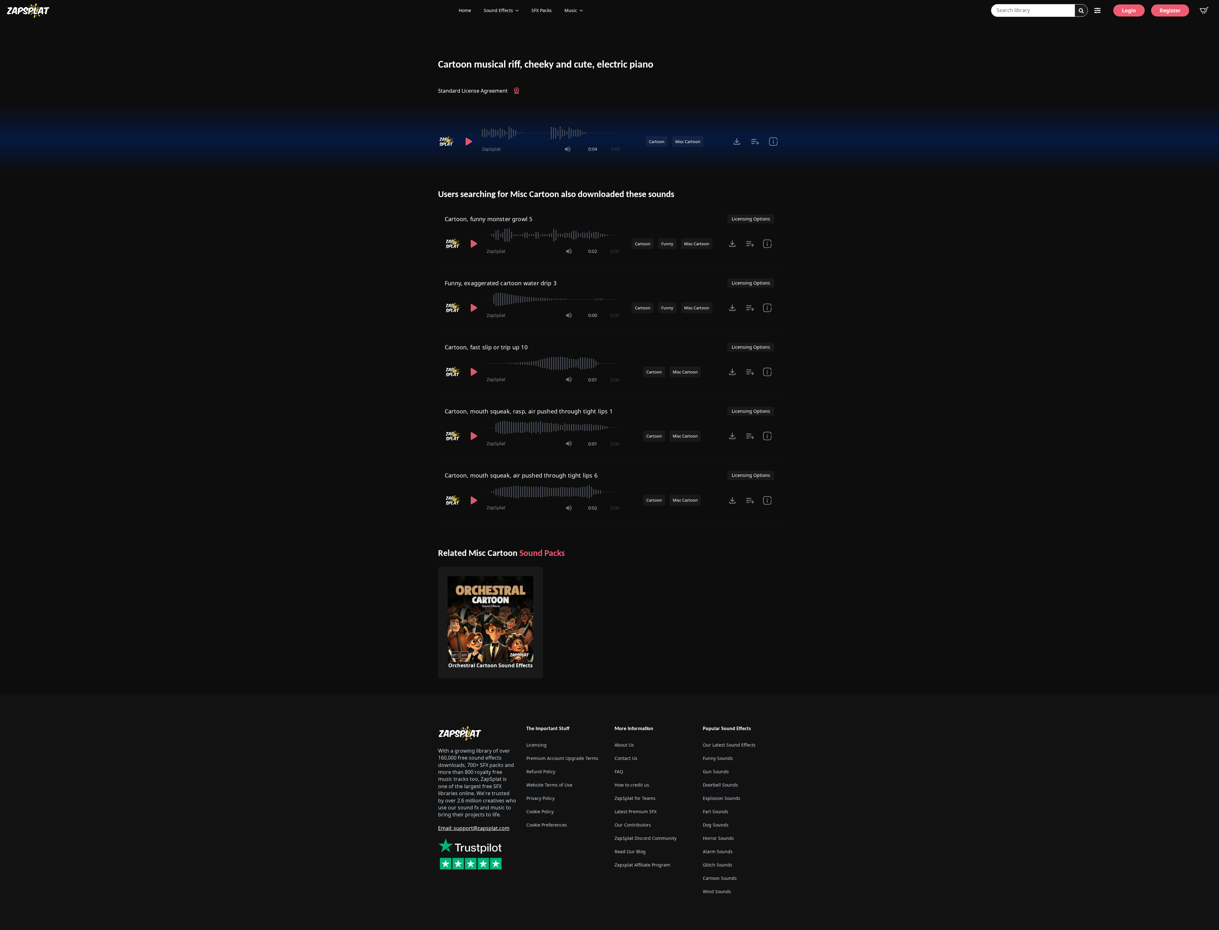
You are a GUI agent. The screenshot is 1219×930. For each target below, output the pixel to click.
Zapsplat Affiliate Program (642, 865)
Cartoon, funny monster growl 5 (488, 219)
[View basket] (1204, 10)
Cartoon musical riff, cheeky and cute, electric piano (545, 65)
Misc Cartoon (687, 141)
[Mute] (567, 149)
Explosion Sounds (721, 798)
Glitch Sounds (717, 865)
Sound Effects (498, 10)
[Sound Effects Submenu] (519, 10)
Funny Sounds (718, 758)
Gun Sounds (716, 771)
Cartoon (656, 141)
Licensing (536, 745)
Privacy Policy (540, 798)
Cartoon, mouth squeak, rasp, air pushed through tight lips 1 (529, 411)
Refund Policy (540, 771)
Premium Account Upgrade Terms (562, 758)
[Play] (468, 141)
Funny (667, 244)
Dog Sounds (716, 825)
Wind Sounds (717, 891)
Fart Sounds (715, 811)
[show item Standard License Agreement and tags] (773, 141)
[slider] (551, 133)
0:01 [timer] (592, 380)
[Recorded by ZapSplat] (447, 141)
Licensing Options (751, 219)
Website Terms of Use (549, 785)
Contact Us (626, 758)
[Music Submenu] (583, 10)
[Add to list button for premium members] (755, 141)
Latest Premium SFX (635, 811)
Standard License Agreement (473, 90)
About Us (624, 745)
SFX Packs (541, 10)
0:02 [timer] (592, 251)
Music (570, 10)
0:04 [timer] (592, 149)
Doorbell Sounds (720, 785)
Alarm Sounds (718, 851)
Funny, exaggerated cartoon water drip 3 (500, 283)
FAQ (619, 771)
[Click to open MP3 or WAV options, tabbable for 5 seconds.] (736, 141)
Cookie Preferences (546, 825)
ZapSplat (491, 149)
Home (465, 10)
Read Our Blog (630, 851)
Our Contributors (633, 825)
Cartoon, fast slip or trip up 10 (486, 347)
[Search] (1081, 10)
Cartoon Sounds (720, 878)
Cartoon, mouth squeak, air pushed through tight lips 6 (521, 475)
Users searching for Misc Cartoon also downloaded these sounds (556, 194)
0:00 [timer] (615, 149)
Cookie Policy (540, 811)
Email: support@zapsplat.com (474, 828)
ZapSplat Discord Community (645, 838)
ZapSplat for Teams (635, 798)
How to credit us (632, 785)
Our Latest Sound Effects (729, 745)
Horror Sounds (718, 838)
